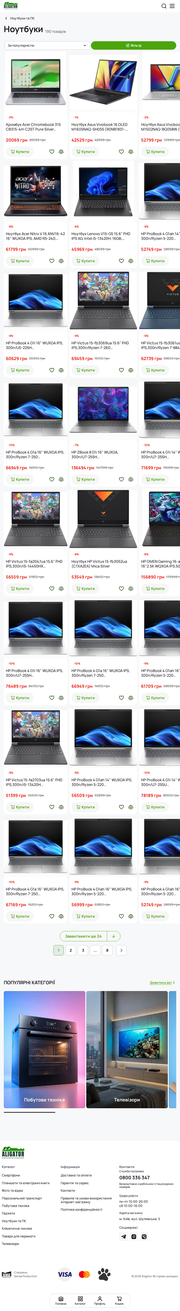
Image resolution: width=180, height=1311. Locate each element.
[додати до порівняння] (61, 151)
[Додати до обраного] (52, 151)
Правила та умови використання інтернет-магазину (86, 1200)
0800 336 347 (134, 1177)
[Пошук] (164, 6)
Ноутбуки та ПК (22, 18)
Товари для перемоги (18, 1236)
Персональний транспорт (22, 1198)
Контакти (68, 1190)
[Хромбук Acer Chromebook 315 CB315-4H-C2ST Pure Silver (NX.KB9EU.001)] (36, 82)
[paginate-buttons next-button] (121, 950)
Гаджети (8, 1213)
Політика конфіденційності (81, 1209)
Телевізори (10, 1244)
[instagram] (134, 1237)
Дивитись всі (161, 982)
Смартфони (11, 1175)
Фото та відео (12, 1190)
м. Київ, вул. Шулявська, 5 (139, 1219)
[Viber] (144, 1237)
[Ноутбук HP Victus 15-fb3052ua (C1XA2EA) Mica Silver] (103, 518)
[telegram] (123, 1237)
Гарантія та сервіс (75, 1183)
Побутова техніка (15, 1206)
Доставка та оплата (76, 1175)
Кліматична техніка (17, 1228)
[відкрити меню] (172, 6)
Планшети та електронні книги (25, 1183)
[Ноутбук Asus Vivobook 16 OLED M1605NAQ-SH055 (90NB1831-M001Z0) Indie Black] (103, 82)
